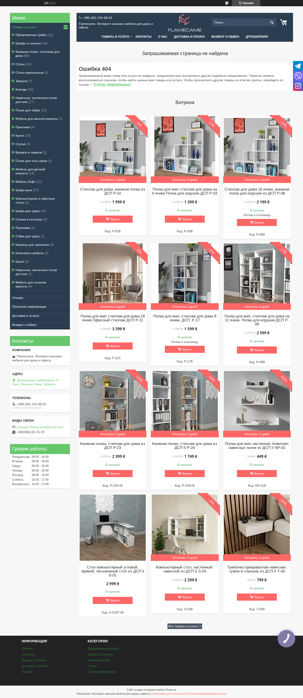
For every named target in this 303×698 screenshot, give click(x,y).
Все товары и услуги (183, 626)
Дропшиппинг (257, 36)
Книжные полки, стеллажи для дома (38, 53)
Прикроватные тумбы (31, 35)
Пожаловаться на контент (167, 693)
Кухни (20, 261)
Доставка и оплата (189, 36)
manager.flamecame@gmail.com (40, 427)
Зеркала (22, 81)
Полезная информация (29, 306)
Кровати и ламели (29, 152)
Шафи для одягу (28, 211)
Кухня (20, 135)
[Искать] (272, 22)
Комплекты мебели (29, 253)
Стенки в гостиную (29, 219)
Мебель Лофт (25, 181)
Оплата (27, 648)
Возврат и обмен (225, 36)
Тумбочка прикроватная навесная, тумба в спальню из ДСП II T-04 (257, 569)
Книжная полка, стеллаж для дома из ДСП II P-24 (184, 446)
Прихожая (23, 127)
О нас (162, 36)
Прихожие (23, 228)
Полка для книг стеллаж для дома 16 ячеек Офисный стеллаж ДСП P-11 (113, 318)
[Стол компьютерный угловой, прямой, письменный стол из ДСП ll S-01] (112, 527)
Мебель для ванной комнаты (37, 118)
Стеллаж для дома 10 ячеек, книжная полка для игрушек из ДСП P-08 (256, 191)
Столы (20, 64)
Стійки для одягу (28, 236)
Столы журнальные (112, 84)
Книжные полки (99, 660)
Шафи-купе (24, 190)
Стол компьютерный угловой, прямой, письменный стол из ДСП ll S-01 (112, 571)
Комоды (21, 89)
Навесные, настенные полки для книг (36, 100)
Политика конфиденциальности (206, 693)
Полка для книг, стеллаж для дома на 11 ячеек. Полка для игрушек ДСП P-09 (256, 320)
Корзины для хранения (32, 244)
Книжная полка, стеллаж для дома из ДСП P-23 (112, 446)
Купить (115, 219)
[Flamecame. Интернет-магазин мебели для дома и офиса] (184, 22)
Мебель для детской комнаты (30, 171)
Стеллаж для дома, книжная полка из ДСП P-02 (112, 191)
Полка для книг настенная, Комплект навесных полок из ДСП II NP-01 (257, 446)
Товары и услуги (115, 36)
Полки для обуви (28, 110)
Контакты (144, 36)
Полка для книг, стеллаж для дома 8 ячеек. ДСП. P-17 (184, 318)
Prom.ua (171, 689)
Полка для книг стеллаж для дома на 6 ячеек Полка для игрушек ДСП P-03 (184, 191)
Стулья (21, 144)
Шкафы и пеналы (28, 43)
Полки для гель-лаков (31, 161)
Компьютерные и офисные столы (35, 200)
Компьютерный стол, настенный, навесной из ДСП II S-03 (184, 569)
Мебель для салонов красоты (31, 284)
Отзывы (17, 297)
